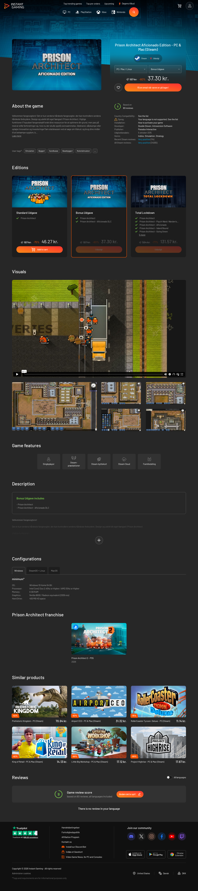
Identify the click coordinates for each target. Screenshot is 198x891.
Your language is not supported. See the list (158, 119)
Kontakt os (67, 842)
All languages (180, 777)
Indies (141, 136)
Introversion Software (162, 126)
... (95, 151)
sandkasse (53, 151)
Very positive (144, 139)
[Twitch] (182, 836)
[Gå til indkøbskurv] (179, 5)
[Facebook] (162, 836)
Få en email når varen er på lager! (153, 87)
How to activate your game (150, 122)
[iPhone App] (135, 854)
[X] (141, 836)
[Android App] (156, 854)
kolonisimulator (83, 151)
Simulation (150, 136)
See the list (143, 116)
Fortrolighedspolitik (71, 832)
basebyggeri (67, 151)
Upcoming (109, 3)
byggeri (42, 151)
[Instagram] (152, 836)
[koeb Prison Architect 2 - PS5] (99, 639)
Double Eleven (144, 126)
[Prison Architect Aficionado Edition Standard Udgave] (39, 210)
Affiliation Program (70, 837)
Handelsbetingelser (71, 827)
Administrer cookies (21, 873)
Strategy (160, 136)
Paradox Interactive (147, 129)
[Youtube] (172, 836)
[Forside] (14, 6)
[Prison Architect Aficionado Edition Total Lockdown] (158, 203)
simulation (29, 151)
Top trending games (72, 3)
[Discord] (131, 836)
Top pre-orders (93, 3)
